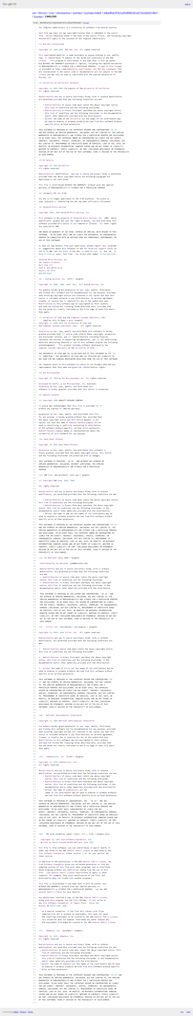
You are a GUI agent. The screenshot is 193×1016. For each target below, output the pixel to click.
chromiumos (63, 12)
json (188, 1012)
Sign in (187, 4)
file (86, 23)
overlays (77, 12)
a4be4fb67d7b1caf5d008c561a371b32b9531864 (130, 12)
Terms (30, 1012)
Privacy (23, 1012)
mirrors (42, 12)
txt (182, 1012)
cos (34, 12)
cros (51, 12)
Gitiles (15, 1012)
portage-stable (92, 12)
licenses (38, 16)
